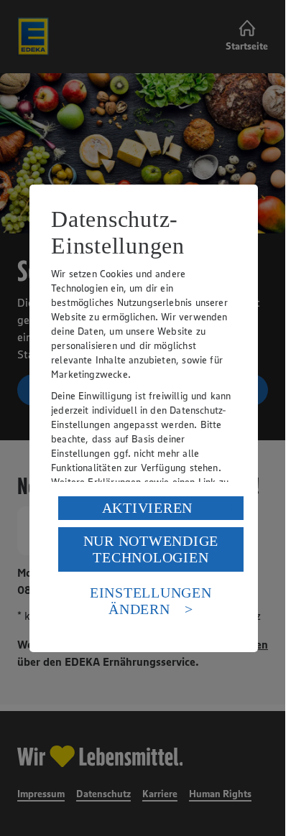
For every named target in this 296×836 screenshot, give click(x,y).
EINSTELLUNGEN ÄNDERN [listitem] (151, 601)
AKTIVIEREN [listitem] (147, 508)
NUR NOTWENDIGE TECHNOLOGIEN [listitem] (151, 549)
